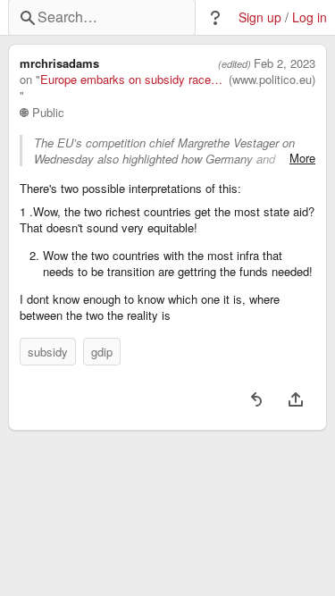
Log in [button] (309, 17)
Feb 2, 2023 (284, 63)
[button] (215, 17)
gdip (102, 351)
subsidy (48, 351)
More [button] (302, 158)
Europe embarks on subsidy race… (131, 79)
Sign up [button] (260, 17)
